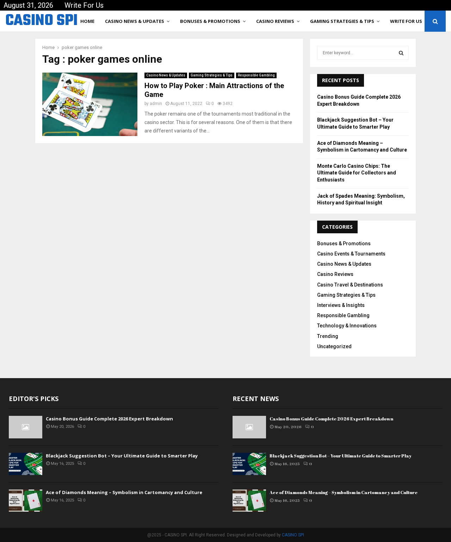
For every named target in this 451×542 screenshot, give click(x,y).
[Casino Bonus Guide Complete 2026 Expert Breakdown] (25, 427)
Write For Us (84, 5)
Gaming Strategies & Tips (342, 21)
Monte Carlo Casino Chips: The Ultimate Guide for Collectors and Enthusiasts (356, 173)
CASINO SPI (41, 21)
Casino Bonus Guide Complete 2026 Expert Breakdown (109, 418)
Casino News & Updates (134, 21)
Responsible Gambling (256, 75)
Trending (327, 336)
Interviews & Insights (341, 305)
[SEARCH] (401, 53)
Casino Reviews (275, 21)
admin (156, 103)
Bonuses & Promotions (210, 21)
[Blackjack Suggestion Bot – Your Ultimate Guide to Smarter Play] (25, 464)
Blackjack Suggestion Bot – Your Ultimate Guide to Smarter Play (122, 455)
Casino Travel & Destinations (350, 285)
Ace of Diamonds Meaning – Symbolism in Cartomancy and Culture (124, 492)
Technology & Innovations (347, 325)
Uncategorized (334, 346)
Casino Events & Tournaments (351, 254)
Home (87, 21)
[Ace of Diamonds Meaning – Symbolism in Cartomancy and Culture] (25, 500)
